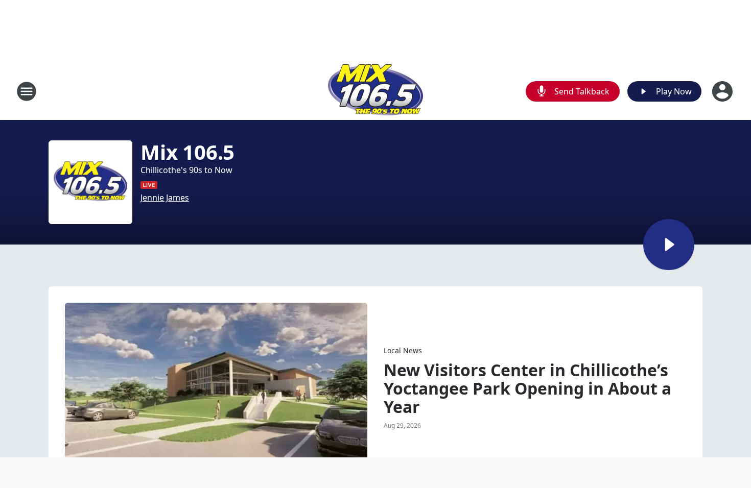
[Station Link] (375, 91)
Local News (403, 350)
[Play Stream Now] (668, 244)
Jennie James (164, 197)
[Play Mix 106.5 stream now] (90, 182)
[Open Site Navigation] (26, 91)
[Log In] (723, 91)
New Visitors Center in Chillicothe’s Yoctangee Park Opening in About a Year (527, 388)
